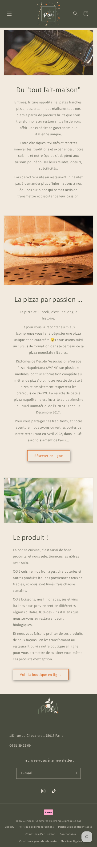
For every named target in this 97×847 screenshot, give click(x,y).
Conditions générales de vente (38, 841)
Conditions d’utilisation (40, 834)
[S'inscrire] (75, 773)
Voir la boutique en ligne (40, 674)
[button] (9, 14)
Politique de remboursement (36, 826)
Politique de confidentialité (75, 826)
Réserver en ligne (48, 455)
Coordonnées (68, 834)
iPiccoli (30, 820)
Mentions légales (71, 841)
